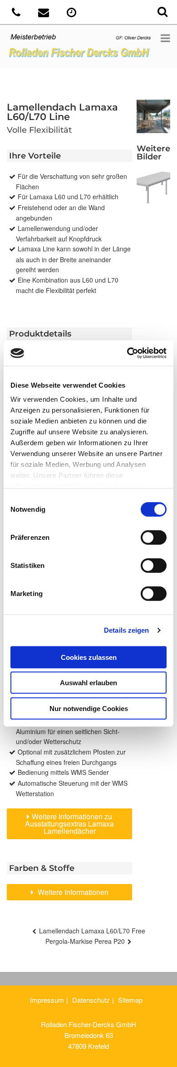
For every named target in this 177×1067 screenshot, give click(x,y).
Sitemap (130, 1000)
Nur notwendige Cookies (88, 708)
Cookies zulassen (89, 657)
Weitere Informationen (72, 892)
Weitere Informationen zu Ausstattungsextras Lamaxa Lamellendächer (69, 823)
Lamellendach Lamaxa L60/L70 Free (92, 930)
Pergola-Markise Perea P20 (85, 941)
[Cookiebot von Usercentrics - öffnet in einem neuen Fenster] (127, 353)
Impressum (47, 1000)
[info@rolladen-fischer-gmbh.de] (45, 14)
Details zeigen (126, 630)
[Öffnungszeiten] (72, 14)
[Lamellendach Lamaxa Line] (153, 187)
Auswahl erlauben (88, 683)
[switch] (154, 537)
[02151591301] (17, 14)
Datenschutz (91, 1000)
